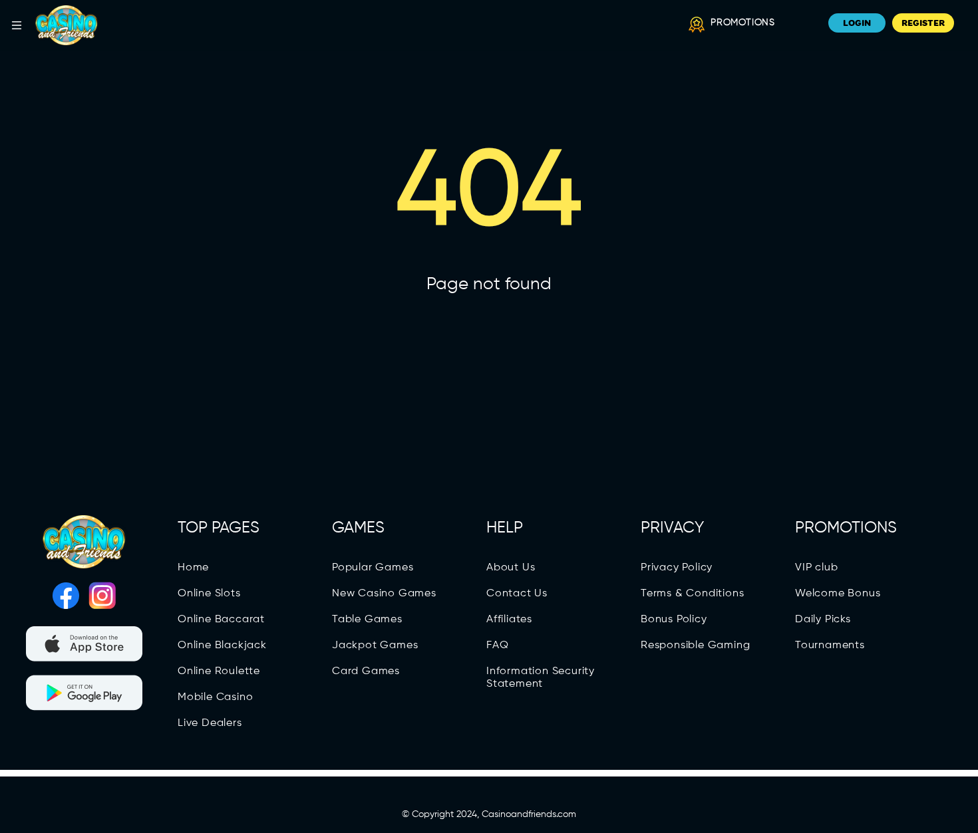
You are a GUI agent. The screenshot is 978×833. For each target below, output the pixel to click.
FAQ (497, 645)
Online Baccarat (221, 619)
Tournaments (830, 645)
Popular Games (372, 567)
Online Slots (209, 593)
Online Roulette (219, 671)
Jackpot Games (375, 645)
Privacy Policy (677, 567)
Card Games (366, 671)
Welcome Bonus (837, 593)
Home (193, 567)
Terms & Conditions (692, 593)
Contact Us (517, 593)
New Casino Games (384, 593)
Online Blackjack (222, 645)
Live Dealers (210, 723)
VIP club (816, 567)
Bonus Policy (674, 619)
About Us (510, 567)
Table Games (367, 619)
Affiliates (509, 619)
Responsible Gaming (695, 645)
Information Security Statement (540, 677)
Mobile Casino (215, 697)
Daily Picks (823, 619)
